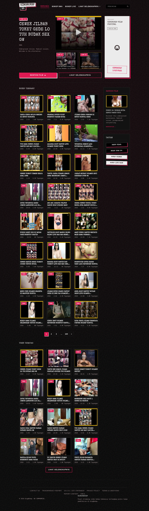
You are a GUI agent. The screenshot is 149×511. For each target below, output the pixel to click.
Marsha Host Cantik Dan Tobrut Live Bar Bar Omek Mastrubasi (58, 264)
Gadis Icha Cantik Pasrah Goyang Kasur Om (30, 429)
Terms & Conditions (110, 491)
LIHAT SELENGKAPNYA (89, 6)
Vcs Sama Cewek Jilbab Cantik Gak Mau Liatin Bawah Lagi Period (29, 146)
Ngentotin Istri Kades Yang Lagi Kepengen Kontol (86, 263)
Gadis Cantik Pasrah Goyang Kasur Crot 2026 (57, 429)
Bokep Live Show (116, 163)
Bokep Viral (116, 145)
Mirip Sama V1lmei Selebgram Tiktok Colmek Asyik (31, 323)
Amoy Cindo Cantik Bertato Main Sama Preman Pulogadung (85, 235)
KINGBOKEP (83, 496)
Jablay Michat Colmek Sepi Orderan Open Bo (85, 175)
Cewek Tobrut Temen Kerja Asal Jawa (31, 175)
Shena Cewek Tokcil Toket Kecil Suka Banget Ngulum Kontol (85, 205)
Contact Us (35, 491)
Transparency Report (52, 491)
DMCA (83, 494)
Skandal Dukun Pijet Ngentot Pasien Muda (56, 116)
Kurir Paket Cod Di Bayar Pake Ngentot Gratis (30, 234)
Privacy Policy (93, 491)
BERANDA (45, 6)
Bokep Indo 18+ (117, 151)
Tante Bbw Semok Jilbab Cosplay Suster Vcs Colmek (58, 370)
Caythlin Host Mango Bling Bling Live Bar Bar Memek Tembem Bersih (58, 235)
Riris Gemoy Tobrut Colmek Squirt (86, 370)
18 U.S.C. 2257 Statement (74, 491)
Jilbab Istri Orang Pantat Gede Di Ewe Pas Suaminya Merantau (58, 294)
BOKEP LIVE (70, 6)
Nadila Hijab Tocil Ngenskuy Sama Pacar (29, 459)
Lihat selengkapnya (80, 75)
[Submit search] (128, 6)
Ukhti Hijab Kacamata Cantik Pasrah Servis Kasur (83, 460)
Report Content (71, 494)
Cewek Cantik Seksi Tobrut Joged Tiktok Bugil (31, 263)
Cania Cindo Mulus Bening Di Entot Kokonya (31, 116)
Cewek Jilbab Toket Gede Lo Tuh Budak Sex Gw (30, 370)
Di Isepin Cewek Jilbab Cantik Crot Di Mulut (57, 459)
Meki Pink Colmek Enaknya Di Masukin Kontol (31, 292)
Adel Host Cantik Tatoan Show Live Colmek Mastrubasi (84, 294)
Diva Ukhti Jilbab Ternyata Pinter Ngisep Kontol (86, 322)
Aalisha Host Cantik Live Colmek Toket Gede (58, 145)
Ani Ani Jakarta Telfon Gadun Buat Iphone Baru (57, 204)
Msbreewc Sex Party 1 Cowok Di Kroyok (83, 400)
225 (66, 334)
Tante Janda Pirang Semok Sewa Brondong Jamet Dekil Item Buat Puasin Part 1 (58, 177)
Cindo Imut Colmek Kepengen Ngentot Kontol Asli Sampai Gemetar (58, 323)
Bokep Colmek (116, 157)
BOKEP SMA (57, 6)
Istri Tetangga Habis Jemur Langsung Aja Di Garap (29, 205)
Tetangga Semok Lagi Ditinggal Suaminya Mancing (83, 146)
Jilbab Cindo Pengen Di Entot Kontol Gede (84, 116)
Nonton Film (38, 75)
